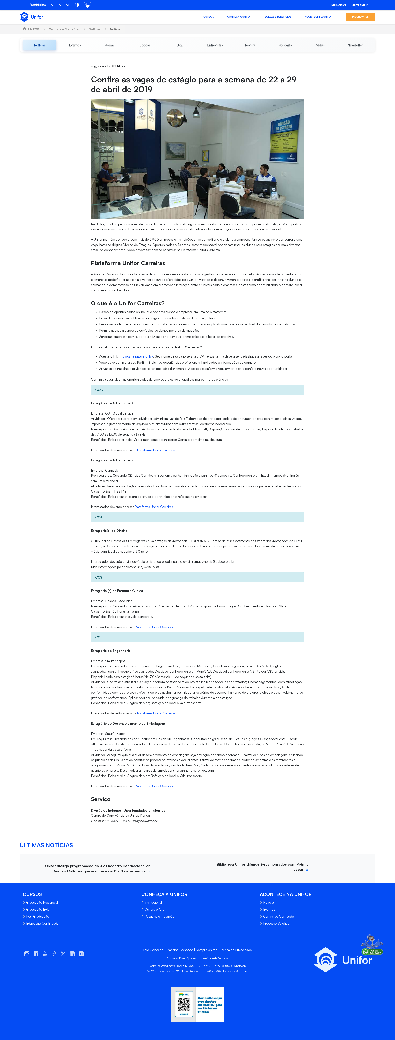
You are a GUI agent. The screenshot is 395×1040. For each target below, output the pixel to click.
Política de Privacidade (235, 950)
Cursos (208, 16)
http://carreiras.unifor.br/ (136, 356)
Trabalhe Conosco (179, 950)
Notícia (115, 29)
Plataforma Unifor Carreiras (156, 450)
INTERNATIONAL (338, 5)
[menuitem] (39, 45)
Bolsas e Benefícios (278, 16)
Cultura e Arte (155, 909)
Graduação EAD (38, 909)
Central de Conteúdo (64, 29)
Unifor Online (360, 5)
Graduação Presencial (42, 902)
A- (52, 4)
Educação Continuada (42, 923)
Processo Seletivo (276, 923)
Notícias (94, 29)
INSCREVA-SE (360, 16)
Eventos (269, 909)
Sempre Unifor (206, 950)
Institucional (153, 902)
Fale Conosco (153, 950)
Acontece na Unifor (318, 16)
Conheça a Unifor (239, 16)
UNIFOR (33, 29)
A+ (68, 4)
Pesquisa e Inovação (159, 916)
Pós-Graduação (37, 916)
